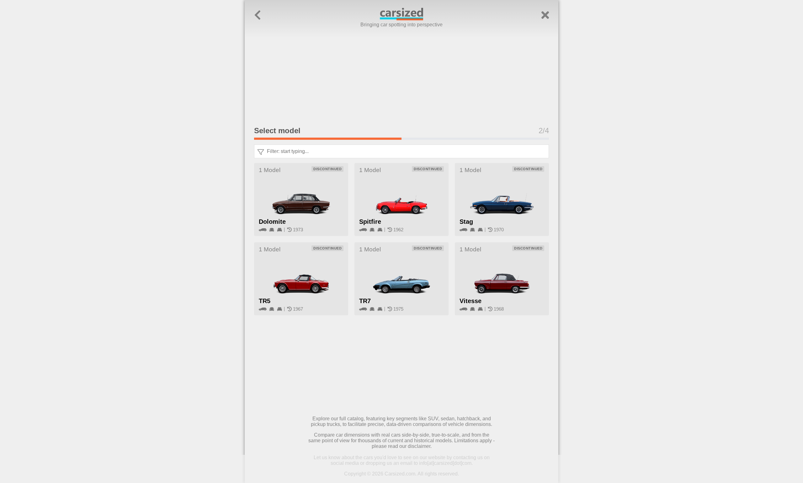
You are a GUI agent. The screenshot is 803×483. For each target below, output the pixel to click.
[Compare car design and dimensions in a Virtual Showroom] (401, 18)
